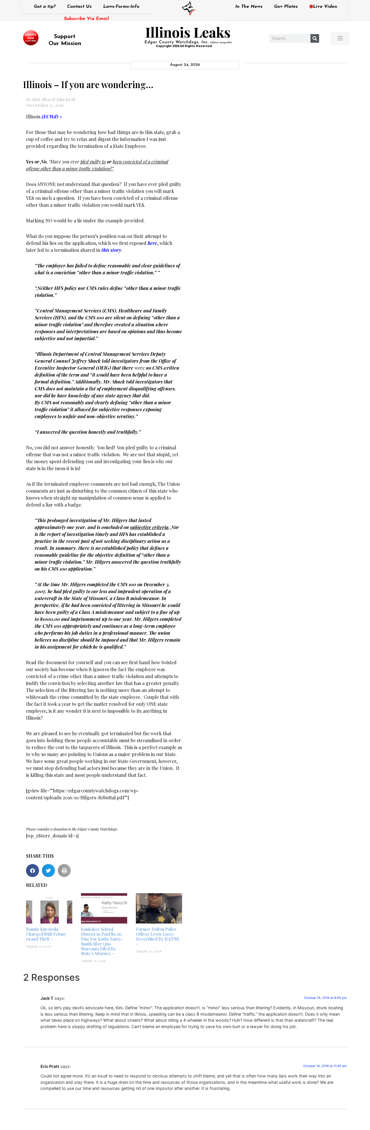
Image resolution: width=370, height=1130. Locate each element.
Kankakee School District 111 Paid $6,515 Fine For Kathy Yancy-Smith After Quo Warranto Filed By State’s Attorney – (102, 941)
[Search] (314, 38)
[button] (32, 870)
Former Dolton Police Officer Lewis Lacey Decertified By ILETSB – (157, 936)
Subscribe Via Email (86, 18)
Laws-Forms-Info (121, 6)
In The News (248, 6)
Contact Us (79, 6)
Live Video (325, 6)
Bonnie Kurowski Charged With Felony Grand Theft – (46, 934)
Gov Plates (286, 6)
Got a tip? (45, 6)
